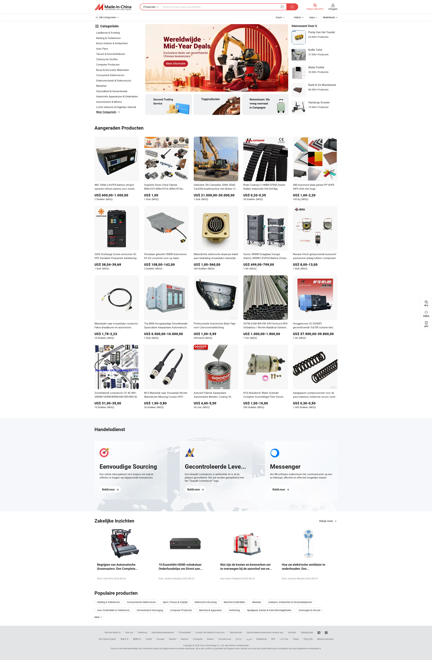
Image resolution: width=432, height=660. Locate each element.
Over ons (129, 632)
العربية (249, 639)
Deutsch (184, 639)
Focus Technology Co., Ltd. (212, 645)
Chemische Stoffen (107, 59)
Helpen (297, 17)
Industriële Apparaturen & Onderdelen (117, 96)
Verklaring (142, 632)
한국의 (239, 639)
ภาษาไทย (284, 639)
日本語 (149, 639)
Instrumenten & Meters (109, 101)
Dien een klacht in (113, 632)
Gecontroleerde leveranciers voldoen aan (265, 632)
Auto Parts (102, 48)
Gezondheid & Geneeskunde (111, 91)
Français (160, 639)
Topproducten (235, 632)
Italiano (210, 639)
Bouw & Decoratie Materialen (112, 70)
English (112, 639)
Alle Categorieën (107, 17)
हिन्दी (273, 639)
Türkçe (296, 639)
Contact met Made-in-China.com (210, 632)
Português (197, 639)
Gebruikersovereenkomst (163, 632)
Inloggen (333, 8)
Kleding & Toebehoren (108, 38)
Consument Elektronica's (110, 75)
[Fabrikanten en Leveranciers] (112, 6)
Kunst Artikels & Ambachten (112, 43)
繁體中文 (137, 639)
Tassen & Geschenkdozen (110, 54)
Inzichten (292, 632)
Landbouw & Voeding (108, 32)
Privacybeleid (185, 632)
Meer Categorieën (106, 112)
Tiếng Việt (308, 639)
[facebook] (319, 632)
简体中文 (124, 639)
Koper (279, 17)
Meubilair (101, 85)
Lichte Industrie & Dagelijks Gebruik (116, 107)
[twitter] (326, 632)
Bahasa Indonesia (325, 639)
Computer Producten (107, 64)
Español (172, 639)
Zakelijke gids (307, 632)
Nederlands (261, 639)
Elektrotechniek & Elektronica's (113, 80)
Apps (312, 17)
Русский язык (224, 639)
